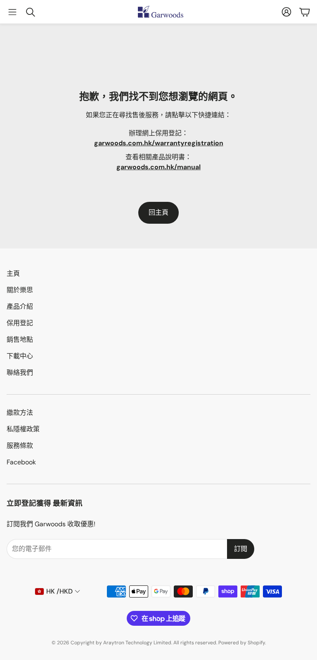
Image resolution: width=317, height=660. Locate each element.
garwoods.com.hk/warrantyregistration (158, 143)
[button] (12, 12)
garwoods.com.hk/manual (158, 167)
